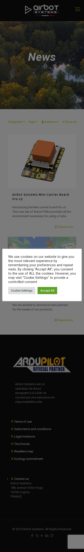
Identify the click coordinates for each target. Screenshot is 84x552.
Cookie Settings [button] (21, 290)
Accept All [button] (47, 290)
